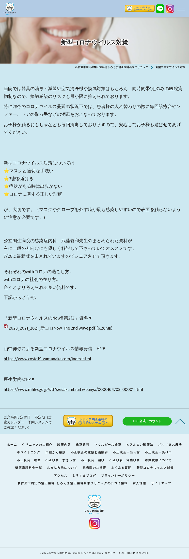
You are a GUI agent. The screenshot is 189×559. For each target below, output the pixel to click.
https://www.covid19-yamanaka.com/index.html (47, 358)
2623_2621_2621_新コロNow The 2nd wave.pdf (52, 328)
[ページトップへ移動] (180, 421)
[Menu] (181, 8)
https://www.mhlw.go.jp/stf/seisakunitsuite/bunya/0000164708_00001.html (73, 389)
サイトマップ (161, 483)
